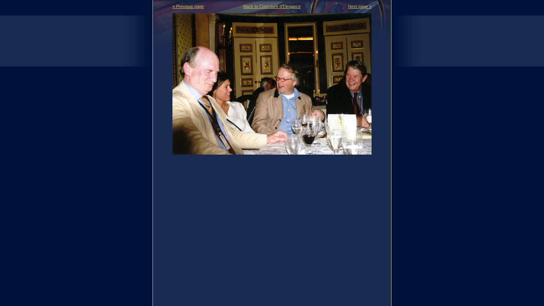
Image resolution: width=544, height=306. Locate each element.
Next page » (360, 6)
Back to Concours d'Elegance (272, 6)
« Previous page (188, 6)
